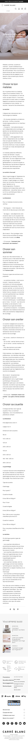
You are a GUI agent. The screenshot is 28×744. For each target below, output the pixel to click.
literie (20, 587)
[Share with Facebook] (10, 609)
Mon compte (17, 679)
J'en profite (21, 1)
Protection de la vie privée (17, 737)
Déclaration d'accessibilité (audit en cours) (14, 738)
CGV (12, 735)
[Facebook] (8, 723)
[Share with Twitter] (14, 609)
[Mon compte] (22, 9)
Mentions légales (7, 735)
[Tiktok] (16, 723)
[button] (19, 9)
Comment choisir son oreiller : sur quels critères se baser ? (14, 396)
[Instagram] (3, 723)
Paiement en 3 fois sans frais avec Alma (22, 662)
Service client (17, 689)
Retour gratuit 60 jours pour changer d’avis (9, 668)
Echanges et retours (19, 684)
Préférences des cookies (14, 739)
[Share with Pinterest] (17, 609)
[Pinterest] (12, 723)
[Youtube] (20, 723)
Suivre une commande (19, 681)
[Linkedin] (24, 723)
